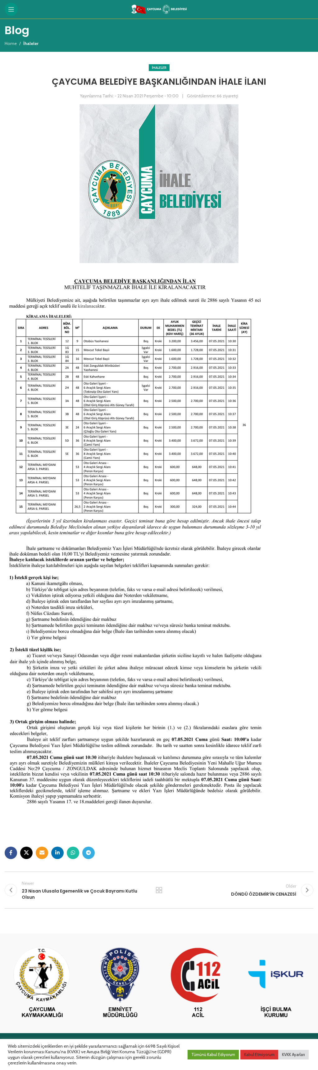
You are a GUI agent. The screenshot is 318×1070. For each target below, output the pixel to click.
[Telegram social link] (88, 853)
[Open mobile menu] (11, 9)
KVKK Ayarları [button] (293, 1054)
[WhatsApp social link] (73, 853)
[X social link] (26, 853)
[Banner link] (42, 983)
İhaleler (159, 67)
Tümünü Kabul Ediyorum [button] (213, 1054)
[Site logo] (159, 8)
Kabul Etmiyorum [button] (259, 1054)
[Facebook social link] (11, 853)
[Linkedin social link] (57, 853)
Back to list (159, 890)
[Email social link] (42, 853)
